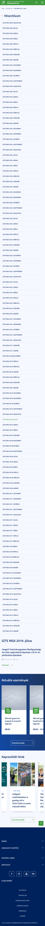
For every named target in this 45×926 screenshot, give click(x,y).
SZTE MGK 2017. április (10, 536)
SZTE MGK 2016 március (11, 557)
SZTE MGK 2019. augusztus (12, 414)
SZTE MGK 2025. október (11, 76)
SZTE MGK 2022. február (11, 308)
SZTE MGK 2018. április (10, 472)
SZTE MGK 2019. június (10, 425)
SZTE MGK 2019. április (10, 361)
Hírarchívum (9, 8)
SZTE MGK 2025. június (10, 97)
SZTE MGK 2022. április (10, 298)
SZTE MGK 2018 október (11, 446)
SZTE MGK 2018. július (10, 456)
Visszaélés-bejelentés (22, 900)
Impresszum (22, 911)
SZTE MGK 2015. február (11, 626)
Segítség (22, 916)
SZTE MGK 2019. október (11, 404)
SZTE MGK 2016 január (10, 568)
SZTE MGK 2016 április (10, 552)
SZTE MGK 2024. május (10, 166)
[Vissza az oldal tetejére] (41, 823)
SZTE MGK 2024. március (11, 176)
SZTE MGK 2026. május (10, 39)
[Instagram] (19, 873)
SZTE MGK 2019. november (12, 398)
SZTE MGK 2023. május (10, 229)
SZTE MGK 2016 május (10, 546)
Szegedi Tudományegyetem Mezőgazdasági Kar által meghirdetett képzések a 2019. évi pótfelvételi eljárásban (21, 652)
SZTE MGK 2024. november (12, 134)
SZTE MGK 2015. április (10, 615)
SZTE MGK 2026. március (11, 49)
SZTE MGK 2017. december (12, 493)
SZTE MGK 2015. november (12, 578)
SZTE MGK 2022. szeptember (12, 271)
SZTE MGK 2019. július (20, 8)
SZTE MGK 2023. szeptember (12, 208)
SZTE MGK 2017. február (11, 345)
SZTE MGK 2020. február (11, 382)
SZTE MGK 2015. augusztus (12, 594)
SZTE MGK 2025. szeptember (12, 81)
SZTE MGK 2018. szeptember (12, 451)
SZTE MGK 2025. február (11, 118)
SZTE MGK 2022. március (11, 303)
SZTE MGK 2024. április (10, 171)
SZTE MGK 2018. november (12, 441)
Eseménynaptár (18, 743)
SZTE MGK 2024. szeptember (12, 144)
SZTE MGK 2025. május (10, 102)
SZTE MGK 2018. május (10, 467)
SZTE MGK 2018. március (11, 478)
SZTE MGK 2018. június (10, 462)
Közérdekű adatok (22, 906)
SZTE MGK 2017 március (11, 541)
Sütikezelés (22, 890)
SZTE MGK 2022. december (12, 255)
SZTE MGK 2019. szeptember (12, 409)
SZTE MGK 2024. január (10, 187)
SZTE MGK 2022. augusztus (12, 277)
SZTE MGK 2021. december (12, 319)
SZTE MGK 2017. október (11, 504)
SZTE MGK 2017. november (12, 499)
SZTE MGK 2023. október (11, 203)
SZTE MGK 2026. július (10, 28)
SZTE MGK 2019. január (10, 372)
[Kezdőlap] (3, 2)
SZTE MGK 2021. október (11, 330)
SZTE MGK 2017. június (10, 525)
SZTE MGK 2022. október (11, 266)
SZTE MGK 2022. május (10, 292)
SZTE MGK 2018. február (11, 483)
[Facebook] (11, 873)
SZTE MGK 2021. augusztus (12, 340)
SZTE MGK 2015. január (10, 631)
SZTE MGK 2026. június (10, 33)
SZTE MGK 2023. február (11, 245)
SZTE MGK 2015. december (12, 573)
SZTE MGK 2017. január (10, 351)
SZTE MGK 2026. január (10, 60)
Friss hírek (16, 791)
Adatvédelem (22, 895)
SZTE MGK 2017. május (10, 530)
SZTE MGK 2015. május (10, 610)
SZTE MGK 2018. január (10, 488)
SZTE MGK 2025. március (11, 113)
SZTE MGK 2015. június (10, 605)
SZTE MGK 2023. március (11, 240)
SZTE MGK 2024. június (10, 160)
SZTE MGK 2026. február (11, 54)
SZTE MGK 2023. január (10, 250)
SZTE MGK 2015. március (11, 620)
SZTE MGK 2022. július (10, 282)
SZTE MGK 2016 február (11, 562)
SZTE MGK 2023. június (10, 224)
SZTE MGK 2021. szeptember (12, 335)
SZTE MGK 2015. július (10, 599)
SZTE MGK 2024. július (10, 155)
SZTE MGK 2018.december (12, 356)
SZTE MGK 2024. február (11, 181)
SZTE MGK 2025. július (10, 92)
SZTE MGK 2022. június (10, 287)
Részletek (5, 665)
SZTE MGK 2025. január (10, 123)
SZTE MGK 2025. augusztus (12, 86)
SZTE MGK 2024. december (12, 129)
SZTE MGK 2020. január (10, 388)
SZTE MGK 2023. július (10, 218)
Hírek (3, 8)
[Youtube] (26, 873)
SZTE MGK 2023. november (12, 197)
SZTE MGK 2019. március (11, 367)
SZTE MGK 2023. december (12, 192)
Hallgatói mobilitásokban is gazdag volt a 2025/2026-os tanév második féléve (21, 800)
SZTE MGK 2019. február (11, 435)
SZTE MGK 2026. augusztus (12, 23)
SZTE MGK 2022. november (12, 261)
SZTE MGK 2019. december (12, 393)
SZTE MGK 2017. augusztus (12, 515)
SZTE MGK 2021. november (12, 324)
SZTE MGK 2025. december (12, 65)
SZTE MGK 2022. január (10, 314)
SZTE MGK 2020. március (11, 377)
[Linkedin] (33, 873)
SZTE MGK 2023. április (10, 234)
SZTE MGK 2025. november (12, 70)
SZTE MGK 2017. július (10, 520)
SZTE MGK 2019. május (10, 430)
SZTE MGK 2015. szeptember (12, 589)
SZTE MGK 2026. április (10, 44)
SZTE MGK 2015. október (11, 583)
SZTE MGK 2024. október (11, 139)
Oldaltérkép (7, 881)
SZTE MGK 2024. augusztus (12, 150)
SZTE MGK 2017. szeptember (12, 509)
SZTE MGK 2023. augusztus (12, 213)
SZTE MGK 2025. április (10, 107)
